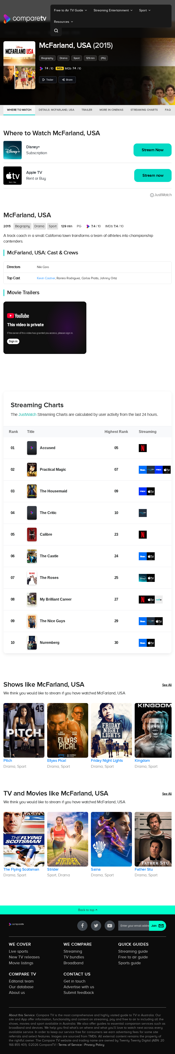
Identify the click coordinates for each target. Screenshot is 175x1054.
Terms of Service (70, 1044)
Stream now (152, 175)
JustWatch (163, 194)
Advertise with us (79, 987)
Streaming (73, 951)
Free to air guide (133, 957)
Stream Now (152, 150)
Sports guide (129, 963)
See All (167, 685)
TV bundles (74, 957)
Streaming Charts (144, 109)
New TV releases (24, 957)
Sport (77, 58)
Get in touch (74, 981)
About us (17, 992)
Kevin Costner (46, 278)
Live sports (18, 951)
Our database (21, 987)
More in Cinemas (112, 109)
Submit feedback (79, 992)
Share (69, 79)
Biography (47, 58)
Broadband (73, 963)
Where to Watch (19, 109)
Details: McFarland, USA (56, 109)
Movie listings (21, 963)
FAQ (168, 109)
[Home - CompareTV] (25, 19)
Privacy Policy (94, 1044)
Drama (63, 58)
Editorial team (21, 981)
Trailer (49, 79)
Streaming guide (133, 951)
